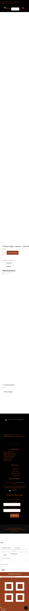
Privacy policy (15, 471)
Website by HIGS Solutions (10, 529)
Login (5, 555)
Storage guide (15, 475)
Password (17, 548)
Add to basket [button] (8, 392)
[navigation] (14, 571)
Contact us (15, 469)
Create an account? (4, 564)
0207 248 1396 (14, 2)
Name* (14, 502)
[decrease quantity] (2, 251)
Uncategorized (10, 260)
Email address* (14, 508)
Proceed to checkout (14, 574)
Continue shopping (5, 576)
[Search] (17, 9)
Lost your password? (6, 558)
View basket (12, 576)
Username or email (6, 548)
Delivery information (15, 473)
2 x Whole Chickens (8, 385)
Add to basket (12, 253)
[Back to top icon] (26, 608)
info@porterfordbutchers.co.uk (8, 3)
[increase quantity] (2, 257)
